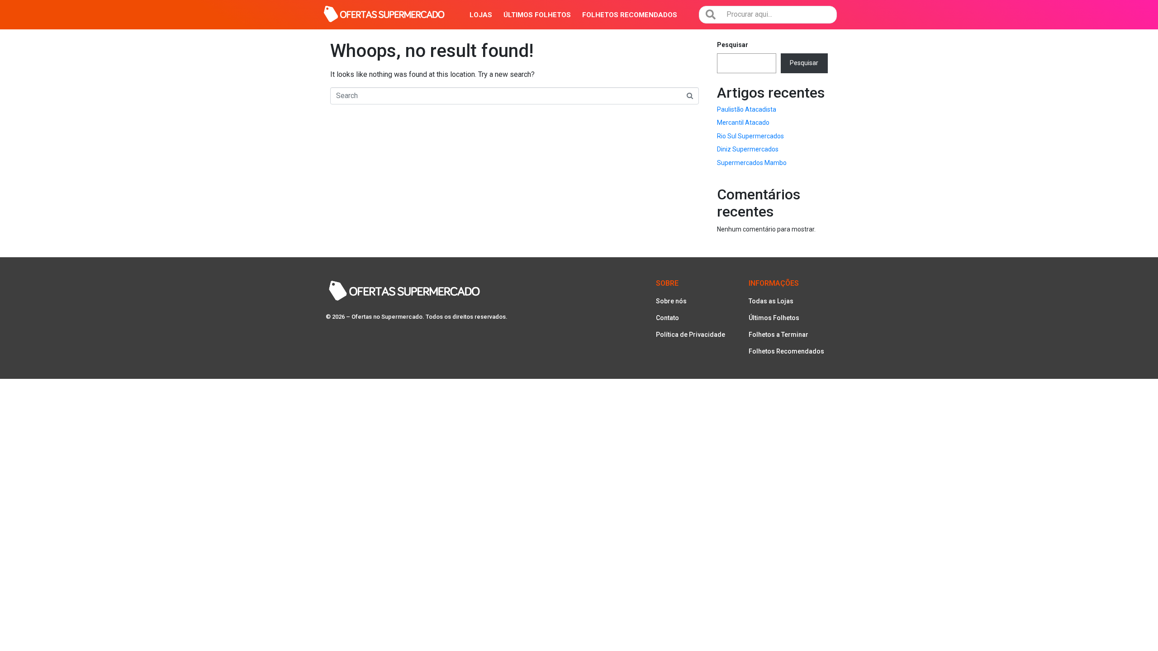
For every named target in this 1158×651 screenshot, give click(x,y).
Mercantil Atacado (743, 122)
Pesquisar (732, 44)
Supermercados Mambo (752, 162)
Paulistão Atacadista (746, 109)
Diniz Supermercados (747, 149)
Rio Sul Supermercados (750, 136)
